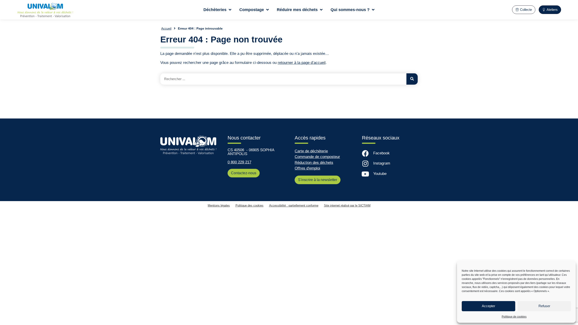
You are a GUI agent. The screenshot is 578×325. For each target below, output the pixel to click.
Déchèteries (214, 9)
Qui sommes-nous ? (350, 9)
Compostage (251, 9)
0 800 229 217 (239, 162)
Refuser (544, 306)
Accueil (166, 28)
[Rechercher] (412, 79)
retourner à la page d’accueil (302, 62)
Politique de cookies (514, 316)
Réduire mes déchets (297, 9)
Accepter (488, 306)
